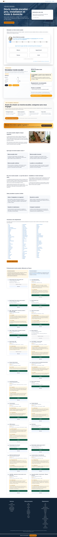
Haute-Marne (24, 230)
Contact (53, 1)
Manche (24, 254)
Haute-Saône (25, 232)
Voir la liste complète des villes (12, 261)
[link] (28, 125)
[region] (28, 535)
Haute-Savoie (25, 231)
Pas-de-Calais (39, 233)
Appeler (40, 295)
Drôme (9, 251)
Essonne (9, 252)
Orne (37, 231)
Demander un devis (48, 1)
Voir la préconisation (15, 85)
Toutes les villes (11, 507)
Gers (9, 257)
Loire (23, 247)
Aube (9, 232)
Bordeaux (28, 513)
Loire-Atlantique (25, 248)
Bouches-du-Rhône (11, 236)
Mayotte (24, 258)
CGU (33, 61)
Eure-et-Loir (10, 254)
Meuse (38, 225)
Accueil (12, 503)
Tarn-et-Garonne (39, 247)
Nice (28, 508)
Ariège (9, 231)
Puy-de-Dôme (39, 234)
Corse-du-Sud (45, 527)
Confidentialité (35, 61)
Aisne (9, 225)
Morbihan (38, 226)
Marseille (28, 504)
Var (37, 251)
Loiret (23, 249)
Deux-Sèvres (10, 248)
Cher (45, 525)
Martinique (24, 256)
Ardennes (9, 229)
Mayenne (24, 257)
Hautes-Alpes (25, 234)
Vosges (38, 255)
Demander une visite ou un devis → (36, 95)
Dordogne (9, 249)
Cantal (45, 521)
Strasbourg (28, 512)
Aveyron (9, 234)
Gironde (9, 258)
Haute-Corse (24, 227)
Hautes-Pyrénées (25, 235)
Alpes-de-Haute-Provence (12, 228)
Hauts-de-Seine (25, 236)
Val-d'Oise (38, 249)
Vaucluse (38, 252)
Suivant (10, 85)
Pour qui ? (6, 77)
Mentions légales (11, 508)
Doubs (9, 250)
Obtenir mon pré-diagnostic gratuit (12, 118)
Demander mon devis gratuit (9, 22)
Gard (9, 256)
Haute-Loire (24, 229)
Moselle (38, 227)
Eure (9, 253)
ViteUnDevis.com (43, 61)
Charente (45, 522)
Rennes (28, 516)
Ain (8, 224)
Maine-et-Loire (25, 253)
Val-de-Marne (39, 250)
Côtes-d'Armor (10, 247)
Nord (37, 229)
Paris (37, 232)
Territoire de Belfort (39, 248)
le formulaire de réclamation (36, 273)
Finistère (9, 255)
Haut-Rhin (24, 226)
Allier (9, 226)
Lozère (24, 252)
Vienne (38, 254)
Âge (18, 77)
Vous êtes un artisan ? (47, 61)
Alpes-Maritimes (10, 227)
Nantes (28, 509)
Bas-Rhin (9, 235)
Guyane (24, 225)
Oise (37, 230)
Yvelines (38, 257)
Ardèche (9, 230)
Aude (9, 233)
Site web (18, 286)
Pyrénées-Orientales (40, 236)
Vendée (38, 253)
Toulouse (28, 507)
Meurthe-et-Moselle (39, 224)
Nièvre (38, 228)
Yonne (38, 256)
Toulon (28, 517)
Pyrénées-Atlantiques (40, 235)
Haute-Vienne (25, 233)
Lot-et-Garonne (25, 251)
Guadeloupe (24, 224)
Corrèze (45, 526)
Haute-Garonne (25, 228)
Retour (6, 85)
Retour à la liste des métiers (29, 58)
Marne (23, 255)
